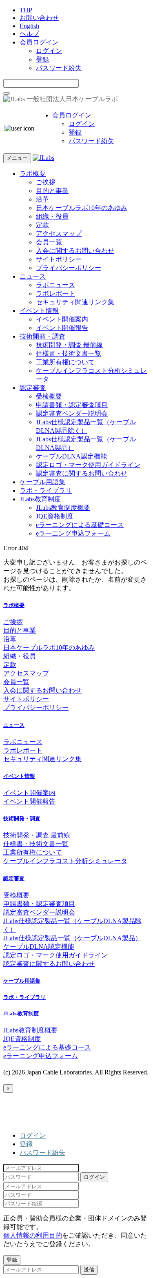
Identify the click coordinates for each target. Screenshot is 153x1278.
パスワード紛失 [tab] (42, 1152)
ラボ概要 (33, 173)
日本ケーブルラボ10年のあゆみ (81, 207)
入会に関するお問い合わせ (75, 250)
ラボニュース (55, 284)
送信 (89, 1270)
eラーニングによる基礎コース (80, 524)
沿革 (42, 199)
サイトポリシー (59, 259)
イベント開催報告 (62, 327)
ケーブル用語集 (42, 481)
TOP (26, 10)
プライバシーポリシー (68, 267)
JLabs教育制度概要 (63, 507)
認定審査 (33, 387)
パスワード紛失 (59, 67)
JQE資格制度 (54, 516)
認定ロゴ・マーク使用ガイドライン (88, 464)
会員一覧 (49, 242)
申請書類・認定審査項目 (72, 404)
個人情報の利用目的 (32, 1235)
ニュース (33, 276)
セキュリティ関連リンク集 (75, 302)
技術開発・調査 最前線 (69, 344)
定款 (42, 224)
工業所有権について (65, 362)
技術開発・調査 (42, 336)
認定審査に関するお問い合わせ (81, 473)
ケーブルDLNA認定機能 (71, 456)
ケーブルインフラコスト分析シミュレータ (65, 860)
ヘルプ (29, 33)
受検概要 (49, 396)
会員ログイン (39, 42)
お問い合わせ (39, 17)
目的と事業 (52, 190)
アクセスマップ (59, 233)
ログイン (49, 50)
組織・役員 (52, 216)
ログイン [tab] (33, 1135)
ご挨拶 (45, 182)
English (29, 25)
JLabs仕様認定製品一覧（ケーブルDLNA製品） (72, 938)
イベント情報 (39, 310)
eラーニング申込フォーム (73, 533)
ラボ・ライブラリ (46, 490)
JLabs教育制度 (40, 499)
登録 (42, 59)
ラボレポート (55, 293)
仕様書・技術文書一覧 (68, 353)
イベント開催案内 (62, 319)
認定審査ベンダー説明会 (72, 413)
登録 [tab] (26, 1144)
